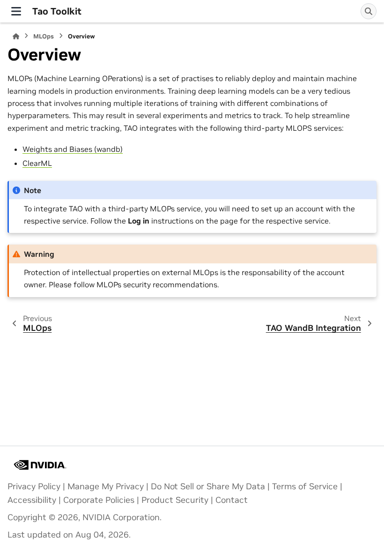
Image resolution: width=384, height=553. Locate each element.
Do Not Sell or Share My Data (208, 486)
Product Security (174, 500)
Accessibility (31, 500)
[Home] (16, 36)
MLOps (43, 36)
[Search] (369, 11)
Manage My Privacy (105, 486)
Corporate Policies (98, 500)
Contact (231, 500)
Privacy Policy (33, 486)
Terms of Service (305, 486)
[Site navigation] (16, 11)
